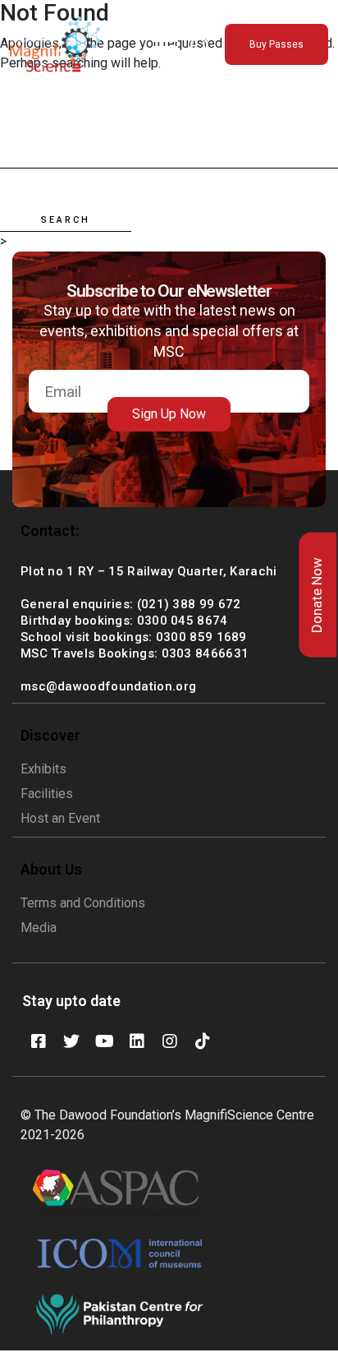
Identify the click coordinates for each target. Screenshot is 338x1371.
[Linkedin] (137, 1041)
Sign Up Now (169, 414)
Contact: (50, 530)
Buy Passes (276, 44)
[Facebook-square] (38, 1041)
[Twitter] (71, 1041)
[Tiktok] (202, 1041)
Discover (50, 735)
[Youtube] (104, 1041)
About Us (51, 869)
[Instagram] (169, 1041)
